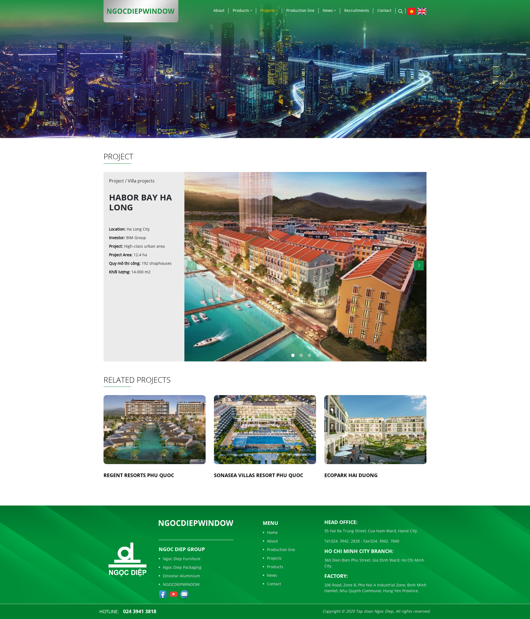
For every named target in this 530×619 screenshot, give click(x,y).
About (218, 10)
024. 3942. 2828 (345, 541)
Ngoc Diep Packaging (182, 567)
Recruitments (356, 10)
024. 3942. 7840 (384, 541)
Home (272, 532)
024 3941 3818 (139, 611)
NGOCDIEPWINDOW (181, 584)
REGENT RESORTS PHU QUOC (139, 475)
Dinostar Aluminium (181, 575)
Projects (268, 10)
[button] (419, 265)
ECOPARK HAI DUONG (351, 475)
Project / (118, 181)
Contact (384, 10)
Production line (300, 10)
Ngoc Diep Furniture (181, 558)
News (328, 10)
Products (241, 10)
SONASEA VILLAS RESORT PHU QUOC (258, 475)
